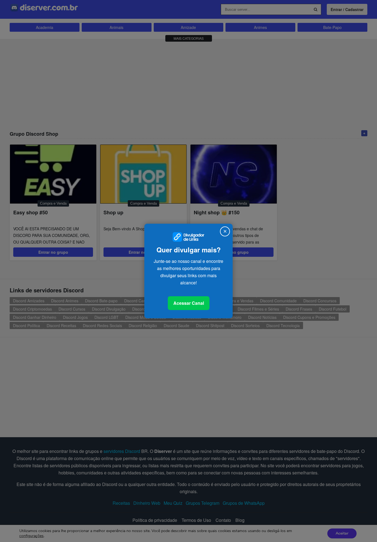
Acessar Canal (188, 303)
